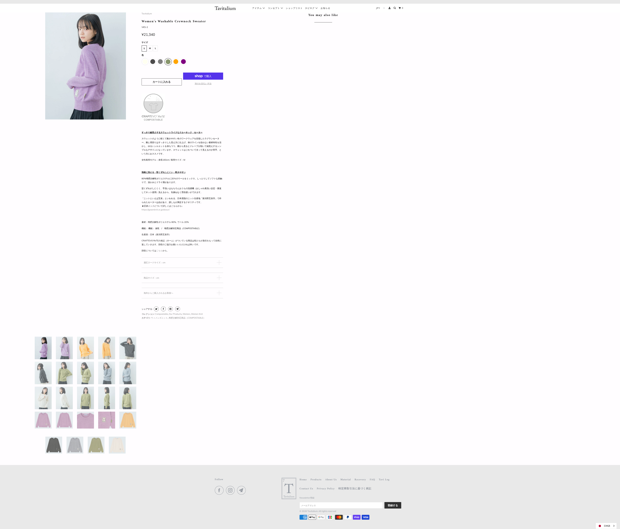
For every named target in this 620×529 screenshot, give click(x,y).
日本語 (607, 525)
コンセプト (274, 8)
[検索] (395, 8)
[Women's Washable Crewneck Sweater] (85, 66)
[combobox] (606, 526)
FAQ (372, 480)
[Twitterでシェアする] (156, 309)
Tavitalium (147, 13)
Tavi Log (384, 480)
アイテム (257, 8)
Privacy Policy (326, 489)
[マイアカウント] (390, 8)
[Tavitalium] (231, 8)
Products (315, 480)
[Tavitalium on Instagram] (231, 490)
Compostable (161, 314)
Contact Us (306, 489)
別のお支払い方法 (203, 83)
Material (345, 480)
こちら (159, 250)
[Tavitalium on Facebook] (220, 490)
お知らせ (325, 8)
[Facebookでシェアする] (163, 309)
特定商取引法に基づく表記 (354, 489)
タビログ (310, 8)
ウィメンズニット (159, 317)
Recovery (360, 480)
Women (186, 314)
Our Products (175, 314)
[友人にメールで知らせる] (177, 309)
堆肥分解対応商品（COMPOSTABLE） (187, 317)
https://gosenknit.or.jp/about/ (156, 209)
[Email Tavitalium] (242, 490)
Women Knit (197, 314)
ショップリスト (294, 8)
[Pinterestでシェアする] (170, 309)
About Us (331, 480)
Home (303, 480)
